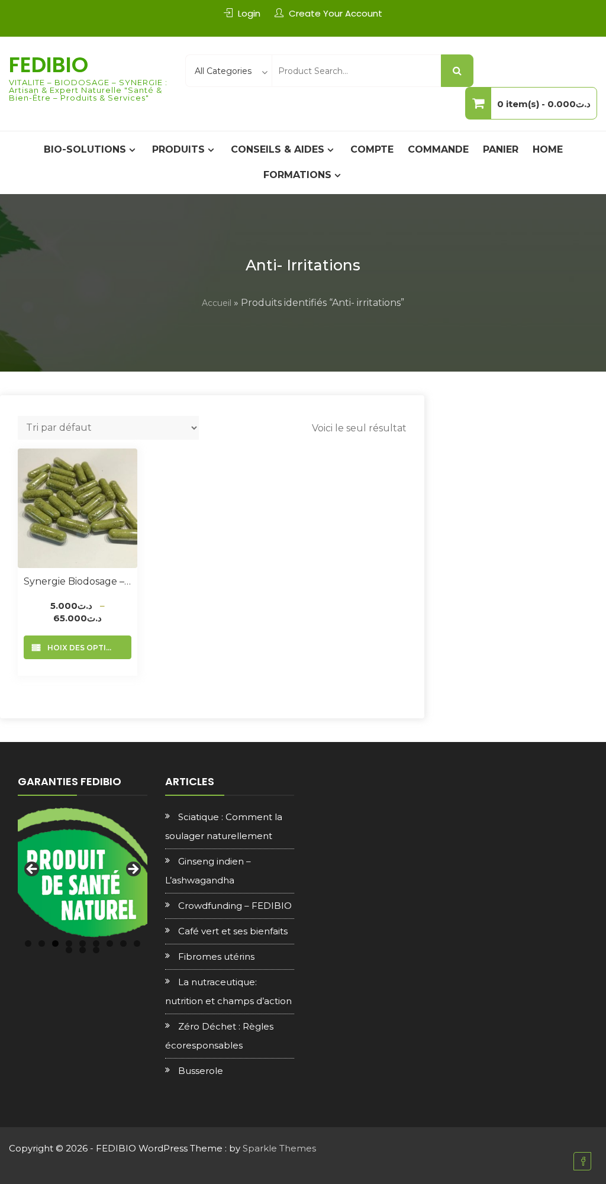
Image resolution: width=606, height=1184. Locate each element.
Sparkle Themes (279, 1148)
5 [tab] (82, 943)
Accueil (216, 303)
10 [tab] (69, 950)
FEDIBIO (48, 65)
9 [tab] (137, 943)
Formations (297, 174)
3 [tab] (55, 943)
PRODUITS (178, 149)
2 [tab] (41, 943)
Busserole (200, 1070)
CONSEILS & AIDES (277, 149)
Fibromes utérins (216, 956)
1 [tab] (28, 943)
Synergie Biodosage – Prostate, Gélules (77, 581)
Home (548, 149)
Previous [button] (32, 870)
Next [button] (132, 870)
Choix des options (82, 647)
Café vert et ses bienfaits (233, 931)
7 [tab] (110, 943)
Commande (438, 149)
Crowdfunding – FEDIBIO (235, 905)
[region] (82, 872)
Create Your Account (335, 13)
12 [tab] (96, 950)
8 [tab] (123, 943)
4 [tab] (69, 943)
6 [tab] (96, 943)
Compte (372, 149)
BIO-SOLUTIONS (85, 149)
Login (249, 13)
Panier (500, 149)
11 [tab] (82, 950)
